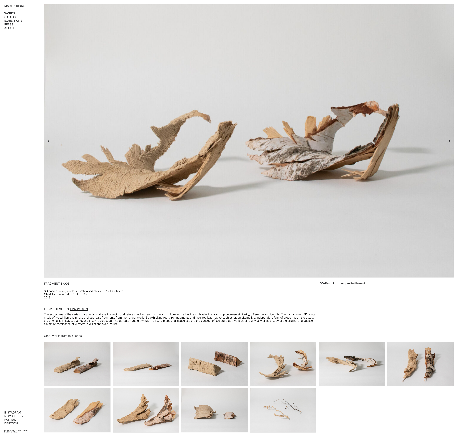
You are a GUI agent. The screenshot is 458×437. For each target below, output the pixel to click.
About (9, 28)
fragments (79, 309)
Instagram (12, 412)
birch (334, 283)
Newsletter (13, 416)
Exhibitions (13, 20)
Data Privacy (13, 432)
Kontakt (11, 419)
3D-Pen (325, 283)
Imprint (6, 432)
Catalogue (12, 17)
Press (8, 24)
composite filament (352, 283)
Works (9, 13)
